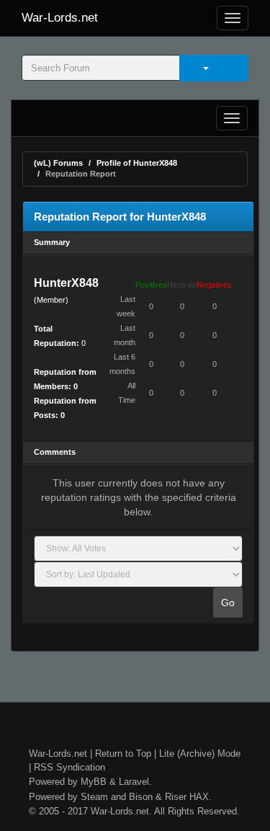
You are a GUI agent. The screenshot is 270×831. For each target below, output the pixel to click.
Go (228, 602)
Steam (94, 796)
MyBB (94, 781)
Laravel (134, 781)
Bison (141, 796)
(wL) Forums (58, 163)
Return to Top (123, 753)
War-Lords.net (60, 18)
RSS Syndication (69, 767)
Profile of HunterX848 (136, 163)
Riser (175, 796)
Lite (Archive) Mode (199, 753)
